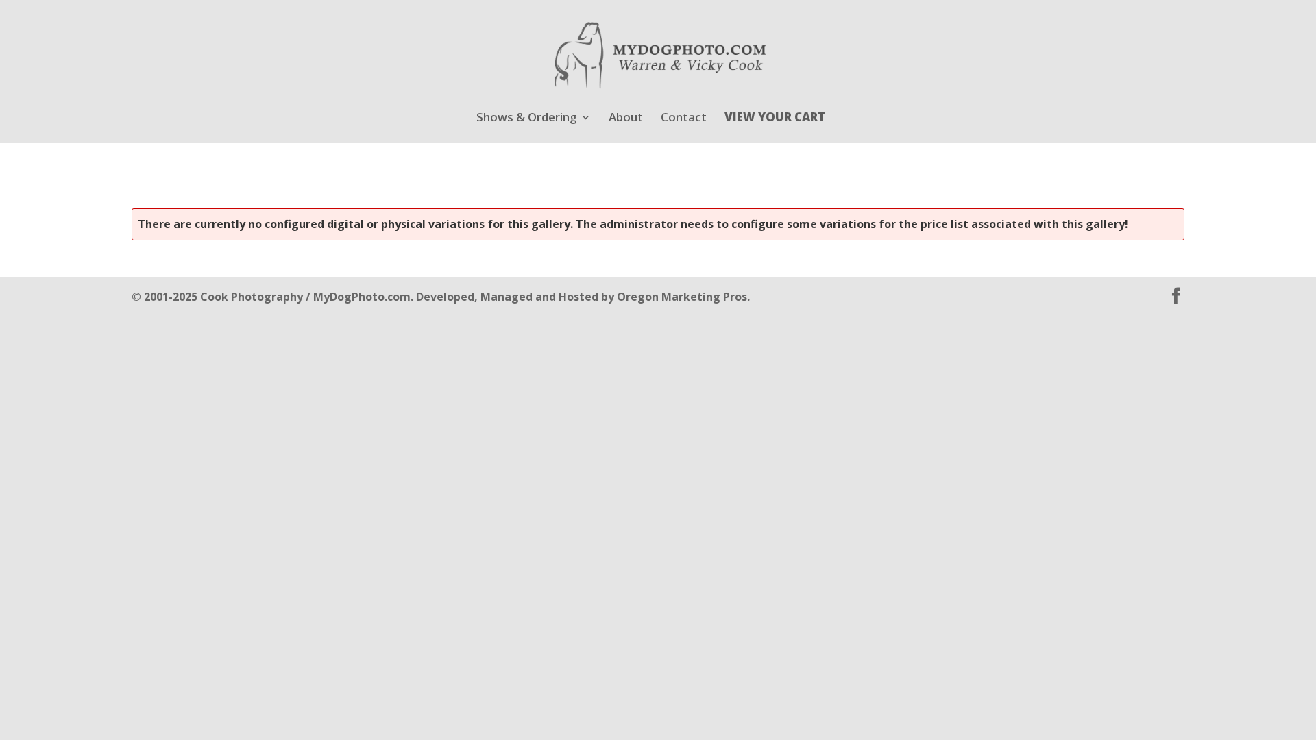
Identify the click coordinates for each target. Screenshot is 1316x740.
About (626, 118)
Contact (684, 118)
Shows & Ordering (526, 118)
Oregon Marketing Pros (682, 296)
